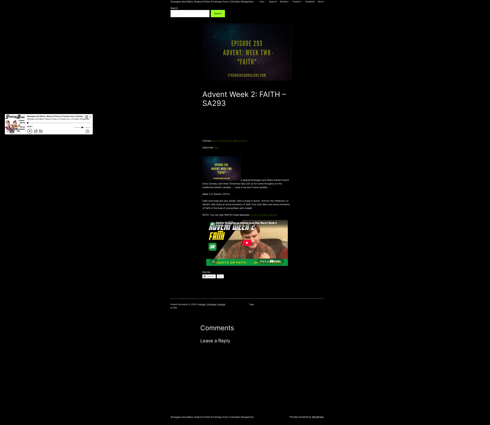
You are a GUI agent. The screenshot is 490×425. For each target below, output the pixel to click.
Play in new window (223, 140)
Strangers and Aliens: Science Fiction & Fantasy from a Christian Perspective (211, 1)
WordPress (318, 417)
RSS (216, 147)
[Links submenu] (265, 1)
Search (174, 8)
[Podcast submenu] (301, 1)
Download (241, 140)
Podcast (221, 304)
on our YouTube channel (263, 215)
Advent (202, 304)
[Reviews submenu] (289, 1)
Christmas (211, 304)
